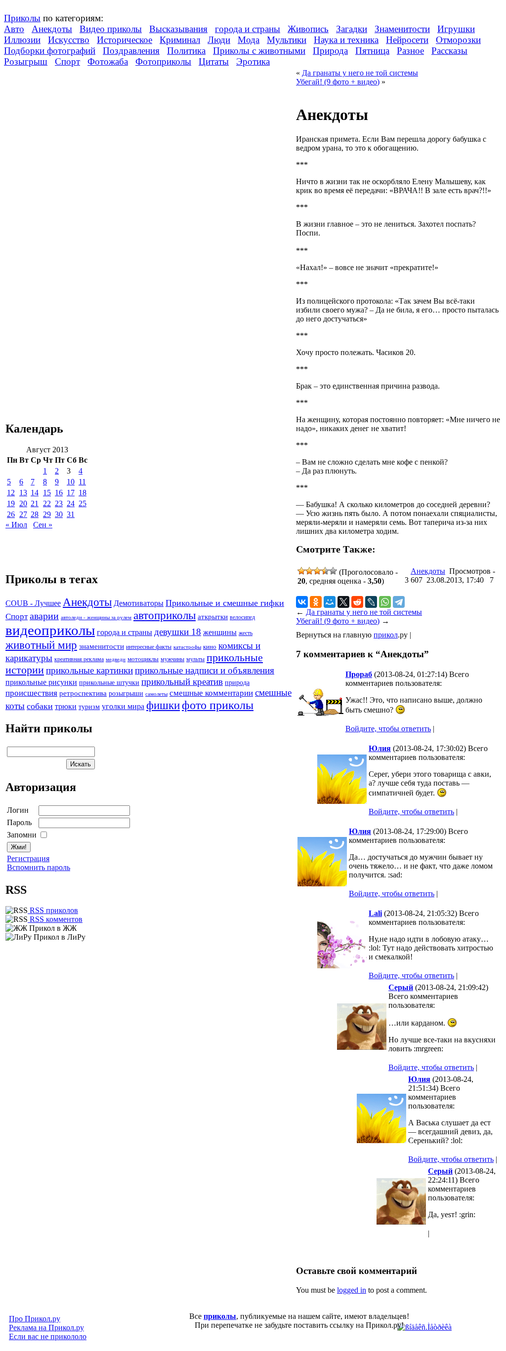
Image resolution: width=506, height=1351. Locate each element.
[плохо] (309, 571)
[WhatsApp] (385, 602)
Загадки (351, 29)
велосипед (242, 617)
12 (11, 492)
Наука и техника (346, 40)
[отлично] (333, 571)
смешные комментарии (211, 693)
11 (82, 481)
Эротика (253, 61)
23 (59, 503)
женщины (220, 632)
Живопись (308, 29)
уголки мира (123, 706)
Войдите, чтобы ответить (388, 728)
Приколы (22, 18)
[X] (343, 602)
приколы (220, 1316)
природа (237, 682)
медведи (116, 659)
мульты (195, 659)
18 (82, 492)
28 (35, 514)
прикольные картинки (89, 670)
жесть (246, 633)
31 (71, 514)
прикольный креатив (182, 681)
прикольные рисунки (41, 682)
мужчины (172, 659)
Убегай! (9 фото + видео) (338, 82)
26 (11, 514)
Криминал (180, 40)
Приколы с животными (259, 50)
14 (35, 492)
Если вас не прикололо (47, 1336)
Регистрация (28, 858)
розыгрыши (126, 693)
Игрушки (456, 29)
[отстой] (301, 571)
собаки (40, 706)
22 (47, 503)
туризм (89, 707)
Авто (14, 29)
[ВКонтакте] (302, 602)
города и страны (247, 29)
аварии (44, 615)
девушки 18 (177, 632)
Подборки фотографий (49, 50)
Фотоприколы (163, 61)
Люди (219, 40)
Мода (248, 40)
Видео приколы (111, 29)
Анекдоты (52, 29)
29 (47, 514)
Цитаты (214, 61)
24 (71, 503)
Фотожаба (107, 61)
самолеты (156, 694)
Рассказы (449, 50)
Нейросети (407, 40)
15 (47, 492)
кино (209, 646)
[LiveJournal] (371, 602)
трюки (66, 706)
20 (23, 503)
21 (35, 503)
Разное (410, 50)
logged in (351, 1290)
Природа (330, 50)
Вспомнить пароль (38, 867)
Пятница (372, 50)
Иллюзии (22, 40)
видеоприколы (50, 630)
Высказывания (178, 29)
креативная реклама (79, 659)
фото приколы (217, 705)
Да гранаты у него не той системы (360, 73)
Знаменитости (402, 29)
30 (59, 514)
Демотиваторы (139, 603)
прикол (386, 635)
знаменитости (101, 646)
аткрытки (213, 616)
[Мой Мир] (330, 602)
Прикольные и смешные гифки (225, 603)
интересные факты (148, 647)
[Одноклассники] (316, 602)
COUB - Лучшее (33, 603)
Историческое (124, 40)
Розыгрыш (25, 61)
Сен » (42, 524)
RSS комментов (55, 919)
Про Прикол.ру (34, 1318)
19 (11, 503)
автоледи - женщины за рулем (96, 617)
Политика (186, 50)
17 (71, 492)
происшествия (31, 693)
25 (82, 503)
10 (71, 481)
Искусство (68, 40)
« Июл (16, 524)
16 (59, 492)
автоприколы (164, 615)
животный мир (41, 644)
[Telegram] (399, 602)
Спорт (67, 61)
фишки (163, 705)
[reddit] (357, 602)
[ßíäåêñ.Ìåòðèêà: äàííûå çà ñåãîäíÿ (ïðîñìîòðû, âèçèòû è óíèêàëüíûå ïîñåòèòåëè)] (424, 1327)
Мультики (286, 40)
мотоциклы (143, 659)
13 (23, 492)
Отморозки (458, 40)
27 (23, 514)
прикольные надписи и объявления (204, 670)
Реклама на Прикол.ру (46, 1327)
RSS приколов (53, 910)
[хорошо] (325, 571)
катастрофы (187, 647)
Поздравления (131, 50)
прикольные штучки (109, 682)
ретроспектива (83, 693)
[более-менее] (317, 571)
